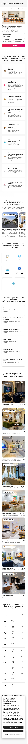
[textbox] (7, 41)
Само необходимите (13, 731)
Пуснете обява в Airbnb (17, 9)
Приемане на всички (13, 727)
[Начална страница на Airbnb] (3, 9)
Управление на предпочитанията (13, 734)
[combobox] (13, 36)
